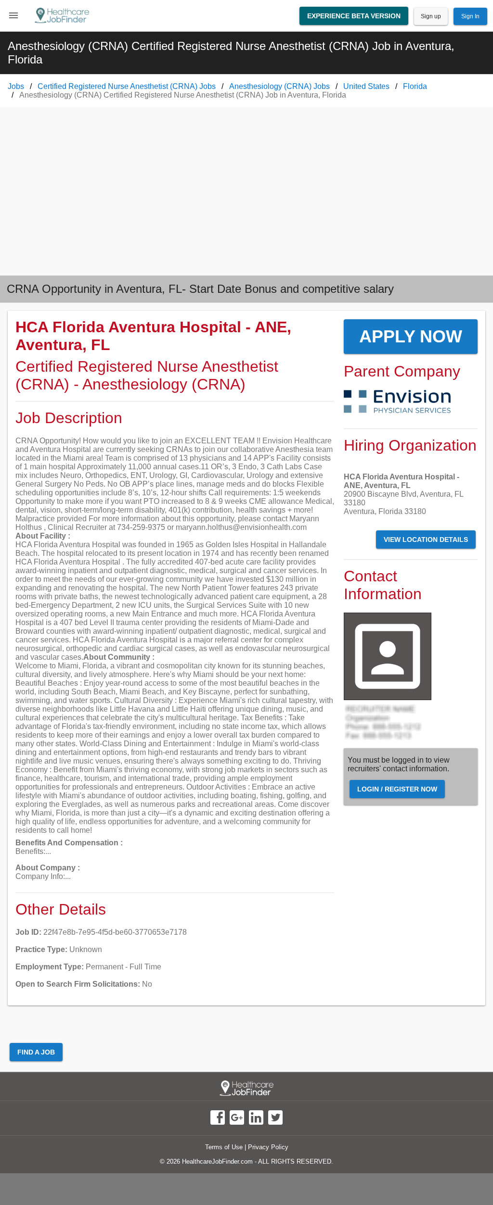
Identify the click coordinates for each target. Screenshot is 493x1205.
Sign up (431, 16)
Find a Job (36, 1052)
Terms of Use (224, 1147)
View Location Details (426, 539)
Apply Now (410, 336)
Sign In (470, 16)
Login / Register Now (397, 789)
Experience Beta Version (354, 16)
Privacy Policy (268, 1147)
